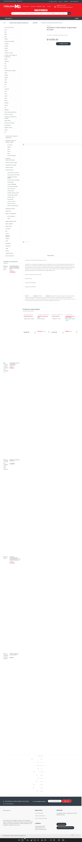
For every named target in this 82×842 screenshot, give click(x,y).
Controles (48, 297)
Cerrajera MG (53, 296)
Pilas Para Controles (8, 114)
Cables (8, 218)
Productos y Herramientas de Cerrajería (10, 117)
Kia (5, 86)
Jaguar (5, 82)
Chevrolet (6, 43)
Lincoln (5, 96)
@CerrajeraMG (33, 282)
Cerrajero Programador (30, 297)
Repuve (60, 1)
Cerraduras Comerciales (9, 41)
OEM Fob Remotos (11, 203)
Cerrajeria (59, 296)
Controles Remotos (9, 169)
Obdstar (9, 147)
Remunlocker (8, 243)
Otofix (8, 149)
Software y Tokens (8, 127)
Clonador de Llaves (9, 167)
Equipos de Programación (55, 297)
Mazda (5, 100)
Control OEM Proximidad (12, 186)
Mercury (6, 105)
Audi (5, 32)
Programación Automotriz (54, 300)
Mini (5, 107)
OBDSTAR (35, 22)
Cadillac (6, 39)
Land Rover (6, 89)
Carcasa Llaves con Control (12, 172)
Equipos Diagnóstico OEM (10, 221)
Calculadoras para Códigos (10, 165)
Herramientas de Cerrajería (9, 70)
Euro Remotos (10, 199)
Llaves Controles (63, 299)
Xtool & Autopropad (11, 155)
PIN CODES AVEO (61, 824)
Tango (6, 248)
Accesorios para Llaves (9, 27)
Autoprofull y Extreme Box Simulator (10, 159)
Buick (5, 36)
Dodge (5, 59)
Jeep (5, 84)
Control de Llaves (42, 297)
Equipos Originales (9, 223)
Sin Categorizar (7, 125)
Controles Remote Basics (12, 195)
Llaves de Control (32, 300)
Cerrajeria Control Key (65, 296)
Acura (5, 29)
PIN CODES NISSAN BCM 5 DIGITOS (65, 827)
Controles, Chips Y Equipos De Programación (19, 22)
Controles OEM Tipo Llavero (13, 192)
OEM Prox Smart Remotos (12, 205)
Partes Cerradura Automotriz (10, 112)
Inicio (5, 22)
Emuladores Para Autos (10, 208)
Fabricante (25, 6)
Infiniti (5, 79)
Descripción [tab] (50, 255)
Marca (5, 98)
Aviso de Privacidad (39, 813)
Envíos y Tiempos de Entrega (41, 818)
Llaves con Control (11, 201)
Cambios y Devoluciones (40, 815)
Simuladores (7, 246)
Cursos (49, 6)
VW (5, 132)
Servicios (33, 6)
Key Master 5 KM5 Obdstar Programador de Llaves (40, 299)
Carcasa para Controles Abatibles (12, 177)
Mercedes (6, 102)
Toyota (5, 129)
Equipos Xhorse (54, 314)
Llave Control (54, 299)
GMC (5, 68)
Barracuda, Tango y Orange (11, 162)
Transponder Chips (69, 314)
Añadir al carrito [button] (34, 332)
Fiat (5, 63)
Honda (5, 72)
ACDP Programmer (11, 216)
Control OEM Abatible (11, 184)
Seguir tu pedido (54, 1)
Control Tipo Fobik (11, 188)
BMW (5, 34)
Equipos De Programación (10, 213)
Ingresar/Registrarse (74, 1)
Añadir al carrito (64, 43)
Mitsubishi (6, 109)
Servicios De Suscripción (9, 122)
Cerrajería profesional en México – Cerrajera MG (13, 1)
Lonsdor (7, 233)
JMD (6, 231)
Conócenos (39, 6)
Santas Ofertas (7, 120)
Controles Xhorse (10, 197)
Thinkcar (7, 250)
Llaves (58, 299)
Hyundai (6, 75)
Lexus (5, 91)
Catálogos (66, 1)
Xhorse (8, 151)
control (36, 297)
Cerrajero (72, 296)
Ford (5, 66)
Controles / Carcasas (45, 314)
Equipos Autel (8, 211)
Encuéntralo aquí (37, 274)
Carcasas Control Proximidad (13, 180)
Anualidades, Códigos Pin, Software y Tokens (28, 315)
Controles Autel (10, 190)
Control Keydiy (10, 182)
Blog (44, 6)
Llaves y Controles (40, 300)
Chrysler (6, 48)
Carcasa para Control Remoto (13, 174)
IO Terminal (9, 145)
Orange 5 (7, 238)
